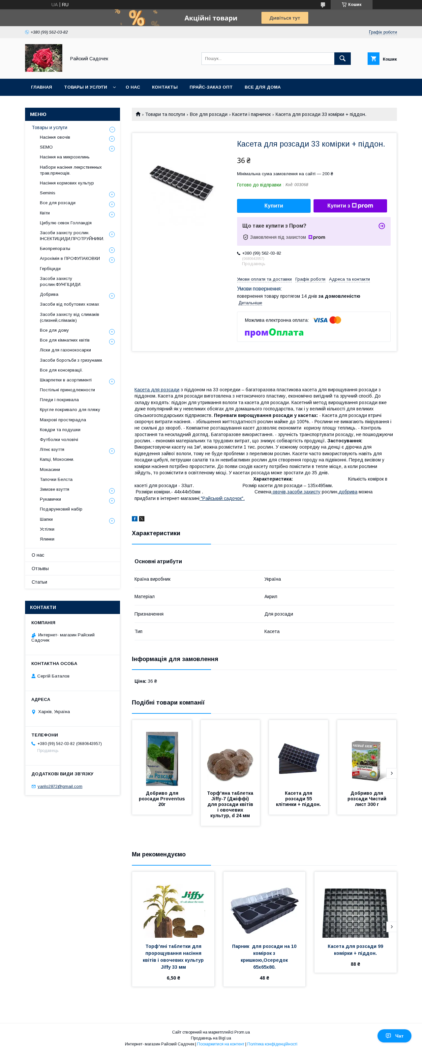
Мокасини (50, 469)
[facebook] (134, 519)
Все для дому (54, 330)
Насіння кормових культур (67, 182)
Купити (273, 205)
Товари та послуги (165, 114)
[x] (141, 519)
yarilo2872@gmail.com (60, 786)
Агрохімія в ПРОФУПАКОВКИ (70, 258)
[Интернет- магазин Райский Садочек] (43, 70)
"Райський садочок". (222, 498)
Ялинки (47, 539)
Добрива (49, 294)
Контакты (165, 87)
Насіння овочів (55, 137)
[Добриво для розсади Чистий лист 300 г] (367, 753)
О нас (133, 87)
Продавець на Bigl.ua (211, 1038)
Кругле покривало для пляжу (70, 409)
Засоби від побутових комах (69, 304)
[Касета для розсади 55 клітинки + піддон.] (298, 753)
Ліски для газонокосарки (65, 349)
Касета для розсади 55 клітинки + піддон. (298, 798)
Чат (399, 1036)
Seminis (47, 192)
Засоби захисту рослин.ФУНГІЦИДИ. (60, 281)
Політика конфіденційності (272, 1044)
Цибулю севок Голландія (66, 222)
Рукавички (50, 499)
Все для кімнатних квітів (65, 340)
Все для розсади (208, 114)
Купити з (338, 205)
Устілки (47, 529)
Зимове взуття (54, 489)
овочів (278, 491)
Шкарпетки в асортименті (66, 379)
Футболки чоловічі (59, 439)
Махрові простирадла (63, 419)
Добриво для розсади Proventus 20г (162, 798)
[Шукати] (342, 58)
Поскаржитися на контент (220, 1044)
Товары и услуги (85, 87)
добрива (348, 491)
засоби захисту (303, 491)
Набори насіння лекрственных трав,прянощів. (71, 170)
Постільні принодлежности (67, 389)
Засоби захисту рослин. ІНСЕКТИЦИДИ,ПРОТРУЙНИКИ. (72, 235)
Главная (41, 87)
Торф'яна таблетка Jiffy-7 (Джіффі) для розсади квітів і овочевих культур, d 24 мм (231, 804)
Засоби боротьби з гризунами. (71, 360)
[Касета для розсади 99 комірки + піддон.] (356, 905)
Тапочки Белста (56, 479)
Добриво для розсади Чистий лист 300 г (367, 798)
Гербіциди (50, 268)
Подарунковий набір (61, 509)
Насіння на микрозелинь (65, 156)
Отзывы (40, 568)
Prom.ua (242, 1032)
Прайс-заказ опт (211, 87)
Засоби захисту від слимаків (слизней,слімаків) (69, 317)
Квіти (45, 212)
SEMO (46, 147)
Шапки (46, 519)
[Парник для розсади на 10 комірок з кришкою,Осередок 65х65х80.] (265, 905)
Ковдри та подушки (60, 429)
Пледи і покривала (59, 399)
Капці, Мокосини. (57, 459)
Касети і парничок (251, 114)
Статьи (39, 582)
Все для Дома (263, 87)
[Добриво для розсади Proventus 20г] (162, 753)
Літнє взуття (52, 449)
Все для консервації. (61, 370)
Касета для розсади (157, 389)
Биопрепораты (55, 248)
